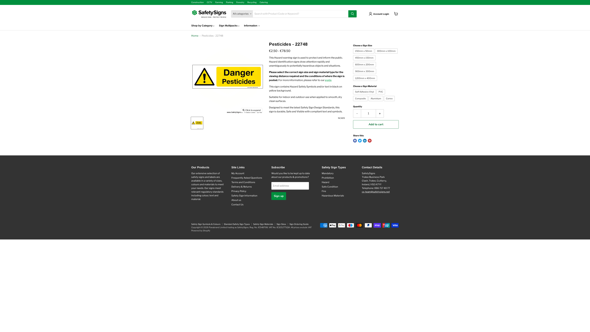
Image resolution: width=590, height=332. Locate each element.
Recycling (252, 2)
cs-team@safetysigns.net (376, 191)
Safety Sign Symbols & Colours (205, 224)
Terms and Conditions (243, 182)
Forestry (240, 2)
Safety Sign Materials (263, 224)
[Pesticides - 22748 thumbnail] (197, 123)
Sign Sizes (281, 224)
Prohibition (328, 177)
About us (236, 200)
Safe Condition (330, 186)
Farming (219, 2)
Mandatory (328, 173)
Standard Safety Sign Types (237, 224)
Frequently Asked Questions (246, 177)
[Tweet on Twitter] (360, 140)
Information (251, 25)
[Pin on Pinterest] (370, 140)
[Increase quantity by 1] (380, 113)
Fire (324, 191)
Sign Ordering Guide (299, 224)
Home (194, 35)
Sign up (279, 196)
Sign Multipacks (228, 25)
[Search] (352, 13)
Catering (264, 2)
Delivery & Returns (241, 186)
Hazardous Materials (333, 195)
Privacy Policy (238, 191)
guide (328, 80)
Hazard (325, 182)
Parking (229, 2)
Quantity (357, 106)
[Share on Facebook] (355, 140)
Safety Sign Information (244, 195)
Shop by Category (202, 25)
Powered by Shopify (200, 230)
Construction (197, 2)
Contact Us (237, 204)
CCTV (209, 2)
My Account (237, 173)
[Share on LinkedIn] (365, 140)
